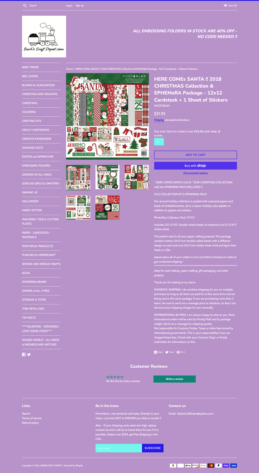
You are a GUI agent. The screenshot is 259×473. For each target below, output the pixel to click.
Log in (69, 5)
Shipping (159, 120)
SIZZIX (26, 273)
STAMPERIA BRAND (34, 281)
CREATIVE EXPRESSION (36, 138)
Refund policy (30, 422)
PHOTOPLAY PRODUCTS (37, 246)
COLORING (29, 112)
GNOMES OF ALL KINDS (37, 174)
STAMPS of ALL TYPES (35, 290)
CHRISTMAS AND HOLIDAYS (39, 94)
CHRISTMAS (29, 103)
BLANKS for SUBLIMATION (38, 85)
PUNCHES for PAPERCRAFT (39, 255)
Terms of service (32, 418)
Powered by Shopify (73, 465)
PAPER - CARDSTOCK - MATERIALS (36, 235)
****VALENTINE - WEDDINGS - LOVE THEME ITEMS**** (41, 329)
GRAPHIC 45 (30, 192)
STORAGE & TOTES (34, 299)
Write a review (174, 379)
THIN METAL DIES (33, 308)
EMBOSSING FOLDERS (36, 165)
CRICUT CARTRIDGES (35, 130)
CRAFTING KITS (31, 121)
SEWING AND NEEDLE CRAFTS (41, 264)
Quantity (158, 135)
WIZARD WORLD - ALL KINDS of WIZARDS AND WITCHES (40, 342)
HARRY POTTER (32, 210)
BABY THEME (30, 67)
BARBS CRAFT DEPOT (51, 465)
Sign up (80, 5)
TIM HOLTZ (29, 317)
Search (26, 413)
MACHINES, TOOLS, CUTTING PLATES (40, 222)
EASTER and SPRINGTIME (38, 156)
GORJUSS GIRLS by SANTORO (40, 183)
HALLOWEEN (30, 201)
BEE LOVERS (30, 76)
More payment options (195, 173)
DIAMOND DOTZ (32, 147)
